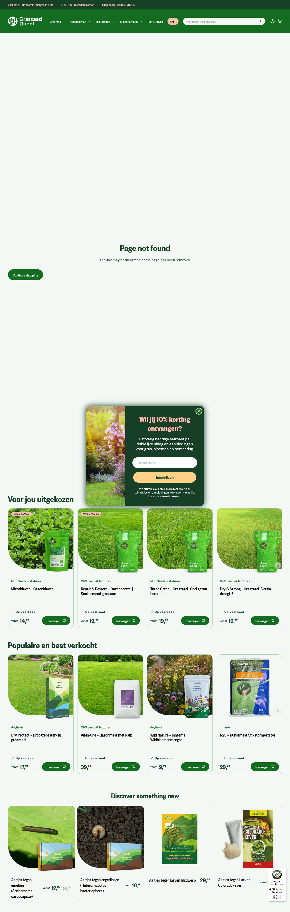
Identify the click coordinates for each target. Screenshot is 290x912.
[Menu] (283, 870)
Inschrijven (165, 477)
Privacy (152, 496)
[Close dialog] (199, 411)
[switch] (277, 897)
